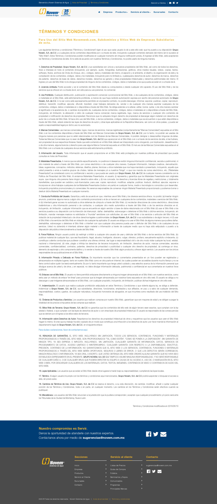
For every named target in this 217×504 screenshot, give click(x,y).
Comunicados (116, 481)
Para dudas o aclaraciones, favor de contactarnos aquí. (63, 330)
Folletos (113, 473)
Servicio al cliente (140, 12)
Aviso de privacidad (100, 499)
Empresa (108, 12)
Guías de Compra (118, 470)
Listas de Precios (117, 466)
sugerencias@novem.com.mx (104, 438)
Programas (115, 485)
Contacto (173, 12)
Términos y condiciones (121, 499)
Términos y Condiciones (99, 3)
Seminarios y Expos (119, 477)
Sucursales (159, 12)
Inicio (77, 466)
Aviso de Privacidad (80, 3)
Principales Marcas (118, 489)
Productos (121, 12)
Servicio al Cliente (82, 477)
